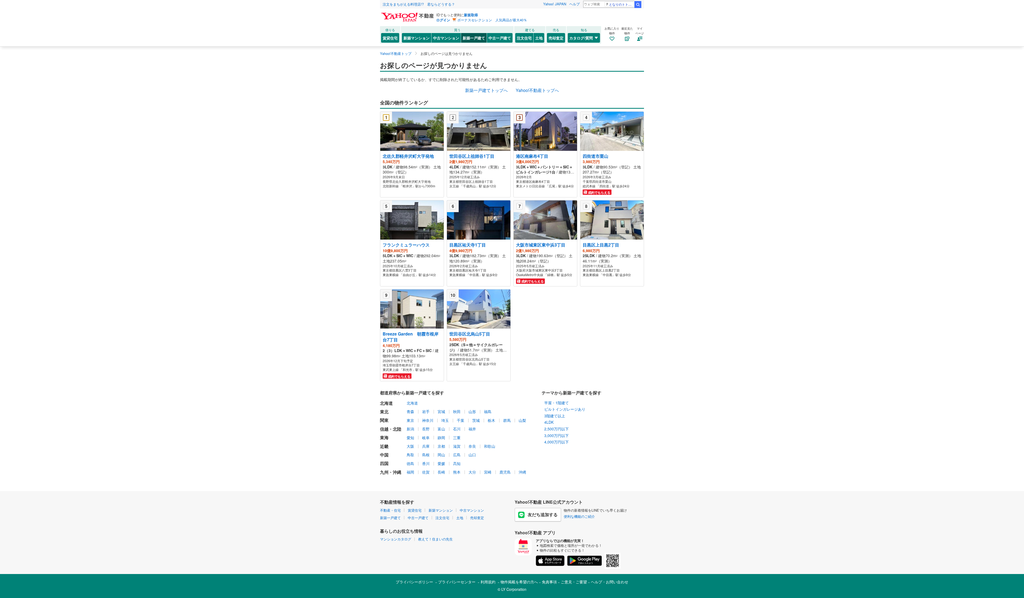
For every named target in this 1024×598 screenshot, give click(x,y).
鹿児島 (505, 472)
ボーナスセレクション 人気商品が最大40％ (492, 19)
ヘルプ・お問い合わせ (609, 581)
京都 (441, 446)
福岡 (410, 472)
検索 (637, 4)
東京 (410, 420)
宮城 (441, 411)
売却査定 (556, 38)
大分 (472, 472)
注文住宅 (524, 38)
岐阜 (426, 437)
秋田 (457, 411)
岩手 (426, 411)
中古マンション (446, 38)
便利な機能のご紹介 (579, 516)
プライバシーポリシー (414, 581)
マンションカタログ (395, 539)
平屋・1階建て (556, 402)
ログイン (443, 19)
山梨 (522, 420)
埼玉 (445, 420)
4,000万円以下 (556, 442)
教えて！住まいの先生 (435, 539)
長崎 (441, 472)
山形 (472, 411)
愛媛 (441, 463)
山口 (472, 454)
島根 (426, 454)
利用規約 (488, 581)
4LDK (549, 422)
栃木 (491, 420)
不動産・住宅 (390, 510)
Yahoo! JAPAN (554, 3)
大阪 (410, 446)
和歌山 (489, 446)
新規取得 (471, 14)
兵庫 (426, 446)
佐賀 (426, 472)
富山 (441, 428)
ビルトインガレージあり (564, 409)
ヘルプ (574, 3)
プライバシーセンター (456, 581)
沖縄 (522, 472)
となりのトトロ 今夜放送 (621, 4)
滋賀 (457, 446)
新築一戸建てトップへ (486, 90)
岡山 (441, 454)
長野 (426, 428)
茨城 (476, 420)
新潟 (410, 428)
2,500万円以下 (556, 428)
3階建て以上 (554, 415)
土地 (539, 38)
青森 (410, 411)
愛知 (410, 437)
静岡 (441, 437)
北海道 (412, 403)
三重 (457, 437)
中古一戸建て (500, 38)
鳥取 (410, 454)
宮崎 (487, 472)
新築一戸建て (474, 38)
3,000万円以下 (556, 435)
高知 (457, 463)
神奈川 (427, 420)
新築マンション (416, 38)
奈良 (472, 446)
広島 (457, 454)
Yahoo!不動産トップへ (537, 90)
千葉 (460, 420)
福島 (487, 411)
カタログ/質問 (581, 38)
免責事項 (549, 581)
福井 (472, 428)
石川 (457, 428)
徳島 (410, 463)
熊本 (457, 472)
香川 (426, 463)
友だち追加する (543, 514)
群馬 (507, 420)
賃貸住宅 (390, 38)
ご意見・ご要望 (574, 581)
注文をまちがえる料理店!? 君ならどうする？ (419, 4)
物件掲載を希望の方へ (519, 581)
